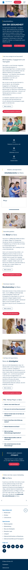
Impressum (5, 564)
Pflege (5, 200)
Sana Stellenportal (17, 2)
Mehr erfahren (7, 106)
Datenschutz (6, 567)
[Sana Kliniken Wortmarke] (7, 2)
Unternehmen (7, 517)
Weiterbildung (7, 526)
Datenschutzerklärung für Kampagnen (14, 538)
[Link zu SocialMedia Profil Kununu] (13, 546)
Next (27, 191)
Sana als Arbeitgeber (7, 45)
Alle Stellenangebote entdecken (12, 111)
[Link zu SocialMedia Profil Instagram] (21, 546)
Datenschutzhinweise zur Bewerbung (13, 536)
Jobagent (6, 533)
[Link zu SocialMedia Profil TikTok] (8, 546)
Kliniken (6, 515)
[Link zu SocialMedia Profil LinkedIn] (4, 546)
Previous (0, 191)
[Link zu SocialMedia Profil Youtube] (17, 546)
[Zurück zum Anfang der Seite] (25, 510)
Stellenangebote (8, 524)
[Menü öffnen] (24, 2)
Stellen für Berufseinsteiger (11, 313)
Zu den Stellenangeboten (19, 45)
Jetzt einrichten (14, 464)
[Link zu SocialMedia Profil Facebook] (4, 551)
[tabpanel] (14, 191)
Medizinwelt (7, 512)
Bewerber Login (8, 531)
